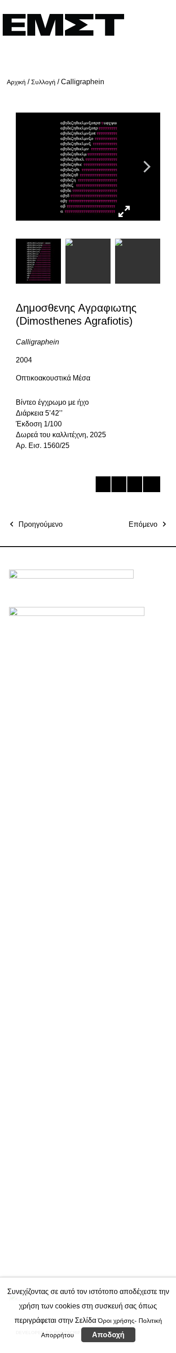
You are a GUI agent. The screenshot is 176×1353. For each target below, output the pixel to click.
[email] (150, 485)
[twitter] (118, 485)
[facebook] (103, 485)
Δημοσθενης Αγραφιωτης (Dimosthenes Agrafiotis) (76, 314)
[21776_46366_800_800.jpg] (145, 211)
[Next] (146, 166)
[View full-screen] (124, 212)
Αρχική (16, 82)
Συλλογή (43, 82)
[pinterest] (134, 485)
